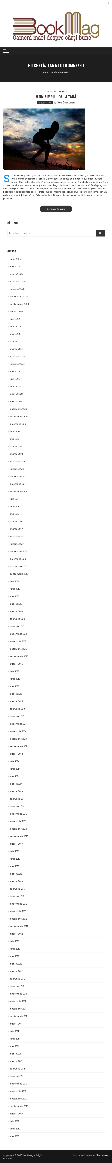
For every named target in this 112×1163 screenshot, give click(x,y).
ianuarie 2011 (16, 1076)
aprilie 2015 (16, 693)
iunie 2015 (15, 678)
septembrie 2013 (19, 836)
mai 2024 (15, 334)
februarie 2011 (17, 1068)
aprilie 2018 (16, 446)
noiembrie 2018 (18, 424)
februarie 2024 (18, 356)
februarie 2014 (18, 798)
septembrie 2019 (19, 416)
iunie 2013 (15, 858)
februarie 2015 (18, 708)
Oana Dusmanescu (66, 102)
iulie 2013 (14, 851)
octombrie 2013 (18, 828)
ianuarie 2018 (17, 469)
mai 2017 (14, 514)
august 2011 (16, 1023)
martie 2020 (16, 401)
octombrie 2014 (18, 738)
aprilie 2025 (16, 274)
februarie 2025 (18, 281)
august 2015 (16, 663)
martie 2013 (16, 881)
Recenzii (63, 91)
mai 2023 (15, 371)
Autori (48, 91)
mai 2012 (14, 956)
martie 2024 (16, 349)
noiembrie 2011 (18, 1001)
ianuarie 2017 (17, 544)
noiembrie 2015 (18, 641)
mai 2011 (14, 1046)
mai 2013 (14, 866)
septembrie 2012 (19, 926)
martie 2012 (16, 971)
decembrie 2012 (18, 903)
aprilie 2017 (16, 521)
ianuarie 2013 (17, 896)
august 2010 (16, 1113)
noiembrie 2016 (18, 559)
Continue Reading (56, 208)
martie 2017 (16, 529)
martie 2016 (16, 611)
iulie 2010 (15, 1121)
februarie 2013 (17, 888)
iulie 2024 (15, 319)
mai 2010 (14, 1136)
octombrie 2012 (18, 918)
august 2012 (16, 933)
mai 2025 (15, 266)
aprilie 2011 (15, 1053)
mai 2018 (14, 439)
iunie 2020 (15, 386)
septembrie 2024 (19, 304)
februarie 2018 (18, 461)
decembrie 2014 (19, 723)
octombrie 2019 (18, 409)
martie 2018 (16, 454)
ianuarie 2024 (17, 364)
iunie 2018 (15, 431)
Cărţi (55, 91)
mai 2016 (14, 596)
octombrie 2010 (18, 1098)
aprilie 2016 (16, 603)
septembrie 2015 (19, 656)
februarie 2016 (18, 618)
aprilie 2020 (16, 394)
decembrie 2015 (18, 633)
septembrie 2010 (19, 1106)
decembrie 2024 (19, 296)
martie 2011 (16, 1061)
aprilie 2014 (16, 783)
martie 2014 (16, 791)
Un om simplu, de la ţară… (56, 96)
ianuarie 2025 (17, 289)
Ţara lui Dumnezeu (47, 178)
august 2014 (16, 753)
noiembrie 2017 (18, 484)
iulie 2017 (15, 499)
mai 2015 (14, 686)
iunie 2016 (15, 588)
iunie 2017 (15, 506)
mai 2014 (15, 776)
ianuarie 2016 (17, 626)
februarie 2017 (18, 536)
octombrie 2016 (18, 566)
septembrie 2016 (19, 574)
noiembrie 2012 (18, 911)
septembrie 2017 (19, 491)
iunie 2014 (15, 768)
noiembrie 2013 (18, 821)
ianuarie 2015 (17, 716)
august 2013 (16, 843)
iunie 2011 (15, 1038)
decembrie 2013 (18, 813)
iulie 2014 (15, 761)
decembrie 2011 (18, 993)
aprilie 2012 (16, 963)
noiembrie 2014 (18, 731)
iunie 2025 (15, 259)
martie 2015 (16, 701)
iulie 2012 (14, 941)
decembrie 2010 (18, 1083)
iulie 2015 (15, 671)
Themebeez (102, 1155)
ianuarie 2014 (17, 806)
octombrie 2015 (18, 648)
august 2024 (16, 311)
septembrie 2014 (19, 746)
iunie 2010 (15, 1128)
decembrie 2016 (18, 551)
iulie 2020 (15, 379)
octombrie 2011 (18, 1008)
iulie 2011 (14, 1031)
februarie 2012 (17, 978)
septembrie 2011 (19, 1016)
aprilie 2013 (16, 873)
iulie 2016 (15, 581)
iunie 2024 (15, 326)
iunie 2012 (15, 948)
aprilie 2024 (16, 341)
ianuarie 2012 (17, 986)
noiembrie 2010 (18, 1091)
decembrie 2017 (18, 476)
